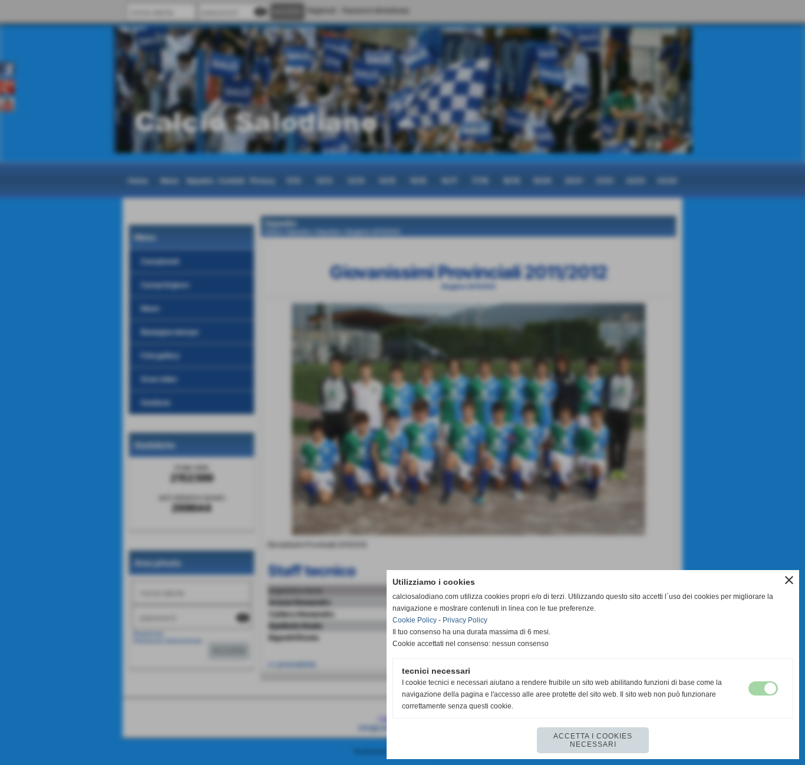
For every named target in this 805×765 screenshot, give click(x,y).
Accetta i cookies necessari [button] (592, 740)
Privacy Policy (465, 620)
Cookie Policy (414, 620)
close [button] (789, 580)
